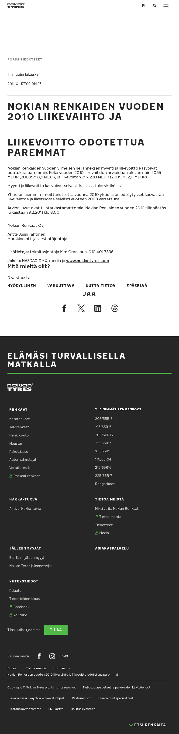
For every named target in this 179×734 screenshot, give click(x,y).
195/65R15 (103, 427)
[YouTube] (65, 656)
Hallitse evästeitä (83, 709)
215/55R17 (103, 443)
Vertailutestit (19, 468)
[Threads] (114, 308)
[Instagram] (52, 656)
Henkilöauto (19, 435)
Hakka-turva (23, 499)
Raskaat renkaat (27, 476)
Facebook (21, 607)
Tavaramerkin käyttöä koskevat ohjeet (37, 698)
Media (104, 533)
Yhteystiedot (23, 581)
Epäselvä (137, 285)
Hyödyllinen (21, 285)
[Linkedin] (97, 308)
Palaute (15, 590)
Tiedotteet (104, 525)
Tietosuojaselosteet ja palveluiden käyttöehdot (117, 687)
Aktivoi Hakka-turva (25, 509)
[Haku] (154, 5)
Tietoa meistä (109, 499)
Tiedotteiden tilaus (24, 599)
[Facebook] (64, 308)
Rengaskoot (105, 484)
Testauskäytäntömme (25, 709)
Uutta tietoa (100, 285)
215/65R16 (103, 467)
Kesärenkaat (19, 419)
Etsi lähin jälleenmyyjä (26, 558)
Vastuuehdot (81, 698)
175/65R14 (103, 459)
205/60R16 (104, 435)
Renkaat (18, 409)
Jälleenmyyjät (25, 548)
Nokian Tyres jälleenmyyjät (30, 566)
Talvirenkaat (19, 427)
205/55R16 (104, 419)
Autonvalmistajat (22, 459)
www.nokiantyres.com (87, 260)
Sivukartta (55, 709)
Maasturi (16, 443)
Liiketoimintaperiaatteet (116, 698)
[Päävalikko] (166, 5)
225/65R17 (103, 476)
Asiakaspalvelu (112, 548)
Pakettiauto (18, 452)
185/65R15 (103, 451)
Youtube (20, 615)
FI (143, 5)
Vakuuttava (61, 285)
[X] (81, 308)
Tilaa (56, 630)
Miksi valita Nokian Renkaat (116, 509)
